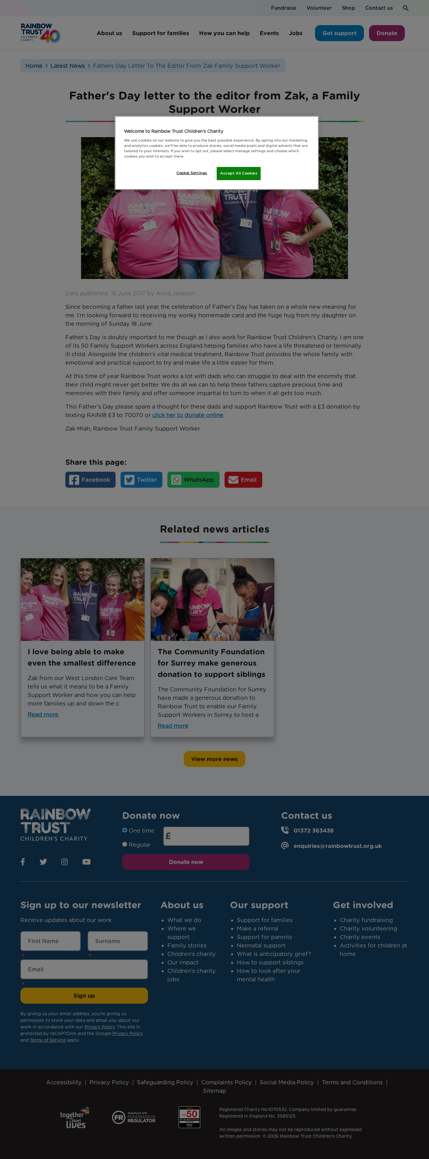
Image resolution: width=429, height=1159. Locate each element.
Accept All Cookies (238, 173)
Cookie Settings (191, 173)
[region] (217, 153)
